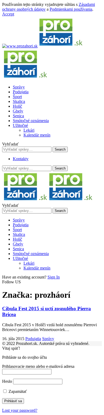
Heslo (7, 381)
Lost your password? (19, 410)
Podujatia (33, 338)
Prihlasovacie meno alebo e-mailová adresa (38, 366)
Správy (48, 338)
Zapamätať (17, 391)
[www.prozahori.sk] (47, 200)
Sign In (53, 277)
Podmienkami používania (71, 9)
